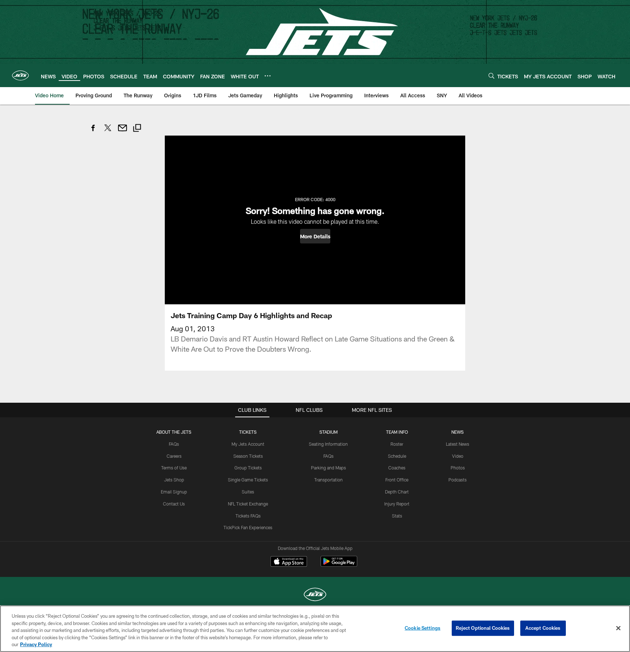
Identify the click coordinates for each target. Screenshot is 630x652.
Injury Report (396, 503)
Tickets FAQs (248, 515)
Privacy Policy (36, 644)
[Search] (491, 76)
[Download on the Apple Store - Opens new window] (288, 562)
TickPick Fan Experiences (247, 527)
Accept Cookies (543, 628)
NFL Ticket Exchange (248, 503)
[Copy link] (137, 129)
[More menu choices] (268, 76)
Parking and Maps (328, 467)
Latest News (457, 443)
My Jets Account (248, 443)
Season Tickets (248, 455)
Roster (396, 443)
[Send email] (122, 132)
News (457, 431)
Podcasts (457, 479)
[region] (315, 628)
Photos (458, 467)
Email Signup (174, 491)
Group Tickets (248, 467)
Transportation (328, 479)
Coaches (396, 467)
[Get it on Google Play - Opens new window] (338, 565)
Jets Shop (174, 479)
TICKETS (248, 431)
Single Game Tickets (248, 479)
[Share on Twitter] (108, 132)
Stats (397, 515)
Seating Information (328, 443)
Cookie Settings (422, 628)
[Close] (618, 628)
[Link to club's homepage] (20, 75)
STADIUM (328, 431)
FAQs (174, 443)
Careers (174, 455)
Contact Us (174, 503)
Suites (248, 491)
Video (457, 455)
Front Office (396, 479)
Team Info (397, 431)
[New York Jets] (315, 595)
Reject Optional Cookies (483, 628)
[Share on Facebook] (93, 132)
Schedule (397, 455)
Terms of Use (174, 467)
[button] (315, 236)
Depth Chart (397, 491)
